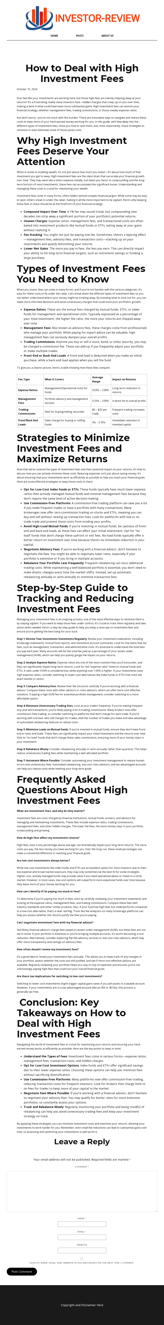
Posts (79, 35)
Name (82, 1218)
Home (54, 35)
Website (82, 1245)
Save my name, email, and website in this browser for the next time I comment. (82, 1262)
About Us (107, 35)
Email (82, 1231)
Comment (82, 1166)
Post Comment (22, 1271)
